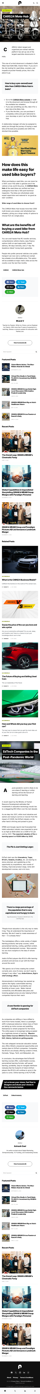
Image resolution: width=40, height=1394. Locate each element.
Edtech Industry (16, 1095)
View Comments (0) (20, 343)
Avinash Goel (20, 1146)
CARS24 (6, 270)
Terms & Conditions (26, 1377)
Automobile (7, 10)
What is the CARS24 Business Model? (19, 580)
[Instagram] (20, 1372)
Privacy (15, 1377)
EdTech (5, 1095)
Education (6, 745)
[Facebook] (11, 1372)
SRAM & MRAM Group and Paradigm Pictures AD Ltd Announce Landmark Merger (19, 529)
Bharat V (20, 321)
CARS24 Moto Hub (18, 270)
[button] (3, 3)
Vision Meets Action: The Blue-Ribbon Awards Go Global (22, 366)
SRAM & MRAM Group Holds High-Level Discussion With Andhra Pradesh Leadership (24, 391)
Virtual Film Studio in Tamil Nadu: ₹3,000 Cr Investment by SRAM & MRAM (23, 378)
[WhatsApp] (28, 1372)
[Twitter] (15, 1372)
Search (36, 352)
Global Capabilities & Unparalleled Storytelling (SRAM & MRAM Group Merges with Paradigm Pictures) (18, 492)
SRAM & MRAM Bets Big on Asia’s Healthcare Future (23, 403)
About (9, 1377)
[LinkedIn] (24, 1372)
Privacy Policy (15, 1381)
